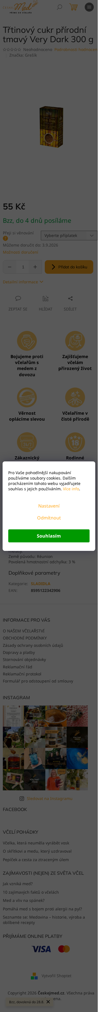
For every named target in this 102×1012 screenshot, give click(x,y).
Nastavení (49, 506)
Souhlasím (49, 536)
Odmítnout (49, 518)
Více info (70, 488)
